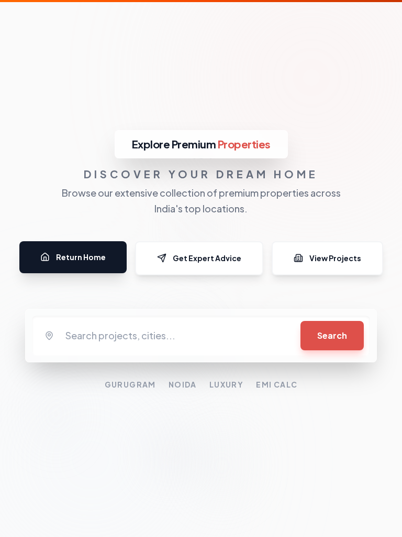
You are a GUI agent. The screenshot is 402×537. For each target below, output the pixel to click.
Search (332, 335)
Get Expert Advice (207, 258)
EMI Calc (276, 384)
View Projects (335, 258)
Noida (183, 384)
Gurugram (130, 384)
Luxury (226, 384)
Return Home (81, 257)
